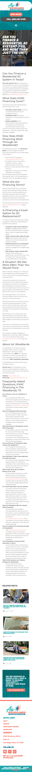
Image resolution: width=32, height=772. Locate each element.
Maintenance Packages (11, 727)
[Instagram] (10, 751)
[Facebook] (5, 751)
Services (6, 724)
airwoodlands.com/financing (18, 94)
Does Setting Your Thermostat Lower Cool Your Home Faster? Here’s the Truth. (14, 659)
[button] (16, 25)
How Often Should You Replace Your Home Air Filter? (15, 632)
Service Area (7, 729)
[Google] (14, 751)
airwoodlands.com (14, 376)
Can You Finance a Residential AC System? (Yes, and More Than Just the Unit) (14, 607)
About (5, 721)
